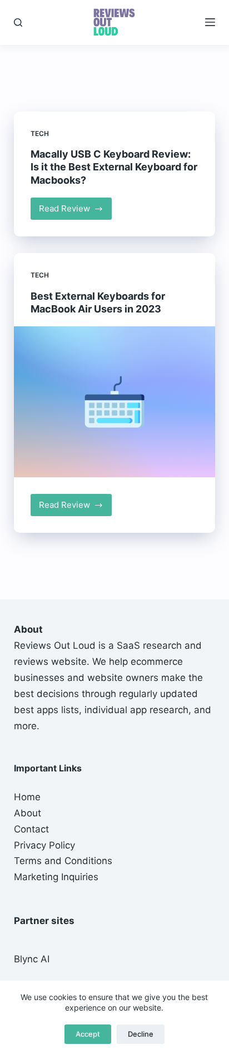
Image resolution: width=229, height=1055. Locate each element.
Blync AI (31, 959)
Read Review (75, 211)
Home (27, 796)
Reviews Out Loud (55, 645)
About (27, 813)
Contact (31, 829)
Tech (40, 133)
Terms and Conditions (63, 860)
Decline (140, 1033)
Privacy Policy (44, 845)
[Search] (18, 22)
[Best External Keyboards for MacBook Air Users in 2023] (115, 401)
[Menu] (210, 22)
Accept (88, 1033)
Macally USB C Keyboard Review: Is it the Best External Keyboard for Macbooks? (114, 167)
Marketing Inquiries (56, 876)
